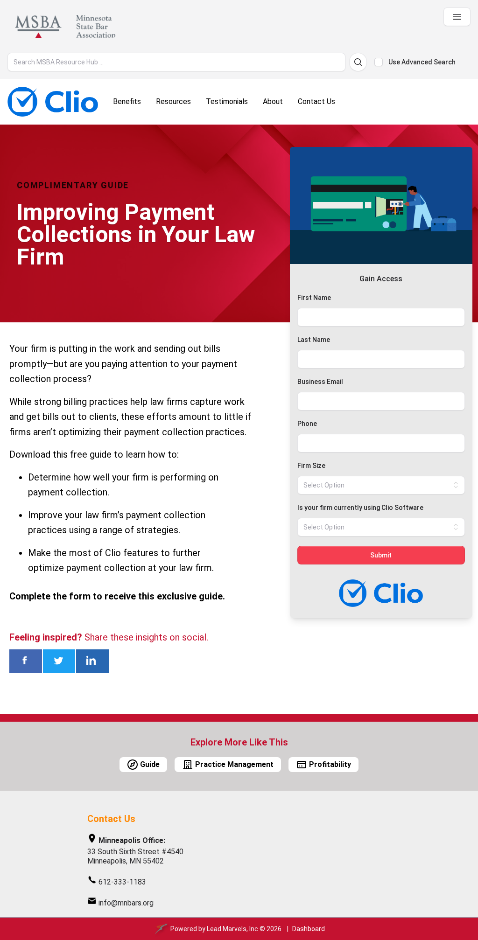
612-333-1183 (122, 881)
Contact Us (111, 818)
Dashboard (308, 929)
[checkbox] (378, 62)
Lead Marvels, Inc (232, 929)
